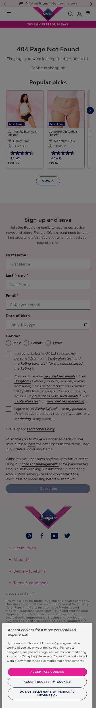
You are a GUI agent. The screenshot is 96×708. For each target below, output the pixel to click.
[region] (47, 665)
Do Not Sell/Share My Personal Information (47, 693)
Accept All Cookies (47, 671)
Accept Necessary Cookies (47, 681)
